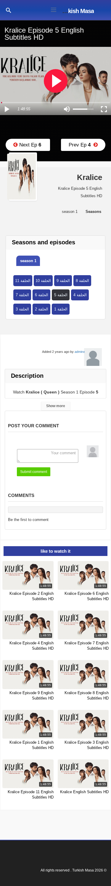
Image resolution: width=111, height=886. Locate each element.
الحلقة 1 (60, 309)
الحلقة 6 (41, 295)
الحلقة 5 (60, 295)
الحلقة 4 (80, 295)
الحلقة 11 (22, 280)
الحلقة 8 (82, 280)
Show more (55, 406)
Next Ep (29, 145)
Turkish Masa (77, 11)
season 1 (28, 261)
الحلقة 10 (43, 280)
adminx (80, 351)
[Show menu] (54, 9)
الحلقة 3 (22, 309)
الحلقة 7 (22, 295)
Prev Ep (81, 145)
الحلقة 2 (41, 309)
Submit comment (33, 472)
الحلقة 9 (63, 280)
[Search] (8, 10)
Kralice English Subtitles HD (84, 792)
